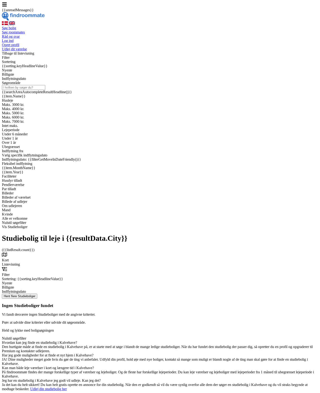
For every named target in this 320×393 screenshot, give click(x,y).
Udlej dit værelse (14, 49)
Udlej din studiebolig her (48, 389)
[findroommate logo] (23, 19)
